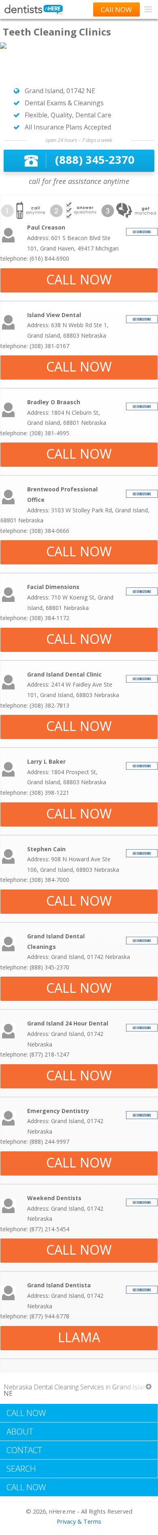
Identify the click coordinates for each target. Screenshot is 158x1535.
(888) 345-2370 (95, 159)
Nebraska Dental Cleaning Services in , (78, 1390)
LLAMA (79, 1337)
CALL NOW (79, 279)
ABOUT (19, 1431)
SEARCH (21, 1468)
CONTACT (24, 1450)
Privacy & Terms (79, 1521)
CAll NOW (116, 9)
